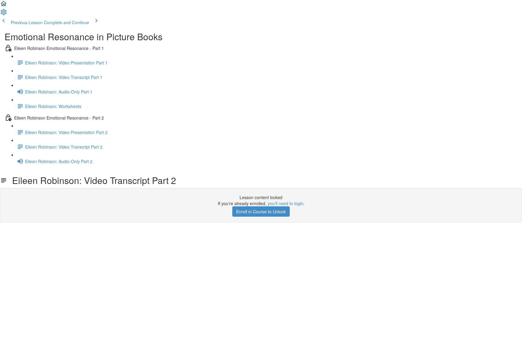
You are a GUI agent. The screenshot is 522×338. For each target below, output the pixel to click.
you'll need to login (285, 203)
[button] (3, 5)
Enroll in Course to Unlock (261, 211)
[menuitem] (3, 14)
